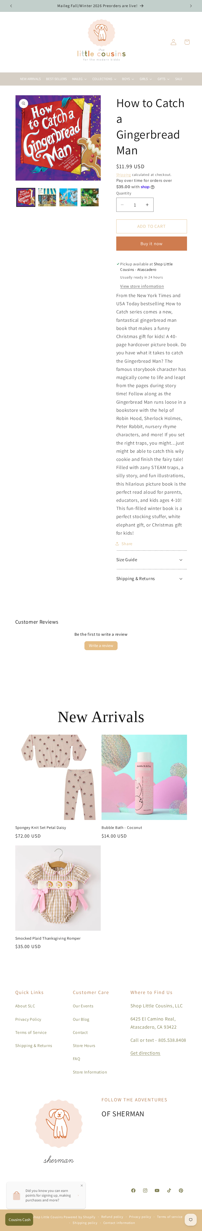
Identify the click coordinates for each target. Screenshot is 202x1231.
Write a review (101, 645)
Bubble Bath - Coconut (122, 827)
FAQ (76, 1058)
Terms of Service (31, 1032)
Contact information (119, 1223)
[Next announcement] (191, 6)
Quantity (124, 193)
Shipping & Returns (33, 1045)
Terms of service (170, 1216)
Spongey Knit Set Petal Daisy (40, 827)
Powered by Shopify (79, 1217)
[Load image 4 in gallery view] (89, 197)
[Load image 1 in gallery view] (26, 197)
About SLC (25, 1006)
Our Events (83, 1006)
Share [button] (127, 543)
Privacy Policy (28, 1019)
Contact (80, 1032)
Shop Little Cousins (47, 1217)
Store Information (90, 1072)
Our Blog (81, 1019)
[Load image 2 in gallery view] (47, 197)
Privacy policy (140, 1216)
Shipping (123, 174)
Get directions (145, 1053)
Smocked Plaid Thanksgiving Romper (48, 938)
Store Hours (84, 1045)
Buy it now (151, 243)
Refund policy (112, 1216)
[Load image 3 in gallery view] (68, 197)
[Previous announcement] (11, 6)
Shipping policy (85, 1223)
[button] (187, 42)
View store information (142, 286)
